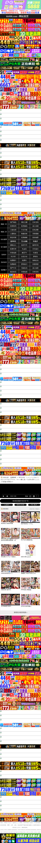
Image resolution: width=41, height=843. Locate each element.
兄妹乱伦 (24, 268)
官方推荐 (4, 247)
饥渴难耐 (24, 237)
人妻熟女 (13, 233)
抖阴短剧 (24, 272)
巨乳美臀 (35, 230)
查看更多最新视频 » (20, 612)
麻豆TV (24, 253)
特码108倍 (20, 505)
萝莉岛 (35, 256)
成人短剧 (35, 268)
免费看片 (13, 260)
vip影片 (7, 505)
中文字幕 (24, 230)
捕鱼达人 (13, 245)
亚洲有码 (13, 226)
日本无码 (35, 222)
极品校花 (13, 272)
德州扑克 (35, 245)
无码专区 (4, 262)
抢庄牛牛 (24, 245)
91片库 (13, 256)
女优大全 (24, 256)
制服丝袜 (24, 233)
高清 (26, 496)
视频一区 (4, 224)
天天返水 (35, 249)
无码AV (3, 254)
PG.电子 (34, 505)
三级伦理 (13, 230)
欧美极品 (24, 226)
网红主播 (24, 222)
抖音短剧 (13, 253)
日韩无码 (35, 272)
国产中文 (13, 268)
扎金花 (24, 249)
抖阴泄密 (35, 264)
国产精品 (13, 222)
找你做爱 (35, 237)
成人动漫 (35, 226)
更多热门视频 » (35, 509)
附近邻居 (13, 237)
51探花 (35, 253)
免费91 (24, 260)
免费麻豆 (13, 264)
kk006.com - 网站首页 (17, 16)
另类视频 (35, 233)
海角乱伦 (35, 260)
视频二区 (4, 232)
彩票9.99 (13, 249)
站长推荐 (4, 239)
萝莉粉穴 (24, 264)
